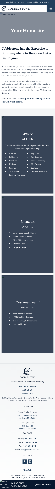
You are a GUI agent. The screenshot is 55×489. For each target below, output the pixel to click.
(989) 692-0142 (29, 446)
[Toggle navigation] (51, 8)
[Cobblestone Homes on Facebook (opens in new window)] (25, 461)
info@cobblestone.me (30, 449)
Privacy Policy (27, 470)
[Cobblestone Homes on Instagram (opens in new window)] (30, 461)
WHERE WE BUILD (27, 386)
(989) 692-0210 (30, 438)
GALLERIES (27, 393)
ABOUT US (27, 390)
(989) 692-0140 (30, 442)
